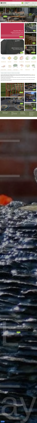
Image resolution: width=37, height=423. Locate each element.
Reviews (13, 6)
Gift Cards (19, 6)
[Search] (22, 3)
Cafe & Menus (10, 6)
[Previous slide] (1, 330)
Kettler (31, 74)
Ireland (34, 6)
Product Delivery (16, 6)
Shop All (5, 16)
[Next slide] (35, 330)
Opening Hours (7, 6)
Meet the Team (3, 6)
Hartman (34, 74)
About (1, 6)
